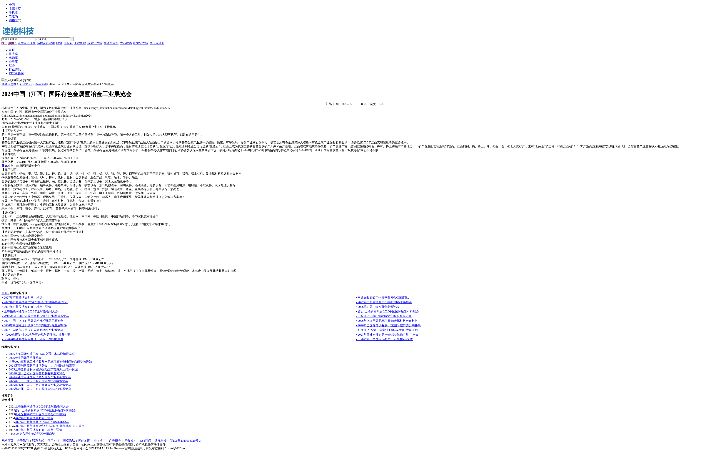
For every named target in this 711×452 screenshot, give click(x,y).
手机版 (13, 12)
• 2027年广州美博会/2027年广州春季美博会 (384, 302)
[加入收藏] (8, 80)
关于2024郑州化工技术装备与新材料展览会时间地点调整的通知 (50, 361)
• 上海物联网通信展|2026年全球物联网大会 (30, 311)
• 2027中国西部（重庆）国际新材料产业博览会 (32, 330)
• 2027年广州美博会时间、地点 (22, 297)
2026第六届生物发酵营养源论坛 (34, 433)
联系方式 (38, 440)
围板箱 (68, 43)
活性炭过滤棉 (27, 43)
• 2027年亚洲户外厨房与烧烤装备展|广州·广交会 (387, 334)
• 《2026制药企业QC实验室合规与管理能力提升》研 (36, 334)
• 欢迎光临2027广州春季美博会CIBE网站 (382, 297)
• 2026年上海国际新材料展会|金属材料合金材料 (387, 320)
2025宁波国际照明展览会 (25, 357)
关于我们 (23, 440)
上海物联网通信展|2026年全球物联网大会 (42, 406)
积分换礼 (130, 440)
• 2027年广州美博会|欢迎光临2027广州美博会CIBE (35, 302)
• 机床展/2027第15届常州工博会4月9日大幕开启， (388, 330)
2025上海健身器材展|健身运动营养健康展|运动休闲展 (43, 369)
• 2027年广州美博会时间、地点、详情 (26, 306)
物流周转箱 (157, 43)
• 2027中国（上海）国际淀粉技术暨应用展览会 (32, 320)
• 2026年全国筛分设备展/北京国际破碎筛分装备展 (388, 325)
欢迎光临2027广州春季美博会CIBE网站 (40, 414)
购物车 (13, 20)
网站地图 (84, 440)
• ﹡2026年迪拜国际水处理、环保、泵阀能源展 (32, 339)
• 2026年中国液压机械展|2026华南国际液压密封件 (34, 325)
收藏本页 (15, 8)
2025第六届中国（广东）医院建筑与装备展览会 (40, 388)
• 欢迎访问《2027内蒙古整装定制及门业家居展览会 (35, 316)
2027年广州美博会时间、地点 (34, 418)
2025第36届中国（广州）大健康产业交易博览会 (40, 385)
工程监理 (80, 43)
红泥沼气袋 (140, 43)
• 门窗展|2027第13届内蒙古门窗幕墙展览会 (384, 316)
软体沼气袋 (94, 43)
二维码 (13, 16)
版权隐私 (69, 440)
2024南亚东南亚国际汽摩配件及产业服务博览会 (40, 377)
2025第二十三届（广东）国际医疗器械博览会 (38, 381)
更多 (5, 293)
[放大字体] (326, 103)
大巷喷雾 (126, 43)
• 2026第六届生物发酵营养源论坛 (377, 306)
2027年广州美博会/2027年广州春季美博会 (42, 422)
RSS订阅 (145, 440)
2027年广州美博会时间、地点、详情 (38, 429)
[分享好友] (23, 80)
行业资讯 (26, 84)
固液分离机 (111, 43)
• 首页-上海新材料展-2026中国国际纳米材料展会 (387, 311)
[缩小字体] (330, 103)
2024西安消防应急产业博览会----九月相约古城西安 (42, 365)
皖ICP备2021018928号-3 (185, 440)
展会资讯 (41, 84)
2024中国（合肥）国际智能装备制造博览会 (37, 373)
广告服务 (115, 440)
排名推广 (100, 440)
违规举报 (160, 440)
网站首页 (7, 440)
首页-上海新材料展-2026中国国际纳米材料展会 (45, 410)
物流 (59, 43)
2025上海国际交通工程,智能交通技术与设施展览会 (42, 353)
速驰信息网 (8, 84)
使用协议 (53, 440)
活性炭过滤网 (46, 43)
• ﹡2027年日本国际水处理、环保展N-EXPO (384, 339)
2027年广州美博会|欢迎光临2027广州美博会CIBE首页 (49, 426)
